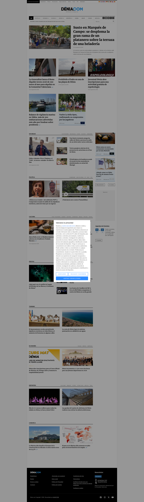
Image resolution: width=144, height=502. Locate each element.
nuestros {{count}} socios (68, 226)
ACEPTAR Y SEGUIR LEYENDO (72, 278)
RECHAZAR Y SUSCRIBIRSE (78, 274)
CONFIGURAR (62, 274)
